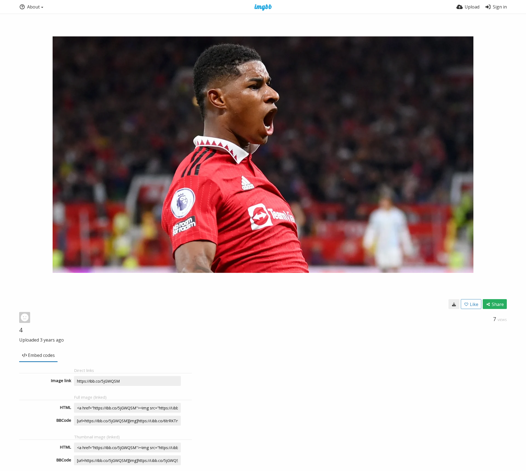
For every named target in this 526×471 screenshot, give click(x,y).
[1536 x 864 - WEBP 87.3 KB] (453, 304)
